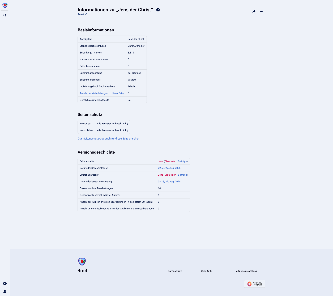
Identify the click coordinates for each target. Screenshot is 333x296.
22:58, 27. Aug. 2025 (169, 168)
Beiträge (182, 161)
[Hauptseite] (4, 5)
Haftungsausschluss (245, 271)
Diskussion (170, 161)
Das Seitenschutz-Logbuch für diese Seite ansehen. (109, 138)
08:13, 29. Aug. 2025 (169, 181)
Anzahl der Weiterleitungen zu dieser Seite (102, 93)
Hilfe (158, 9)
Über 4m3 (206, 271)
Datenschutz (175, 271)
